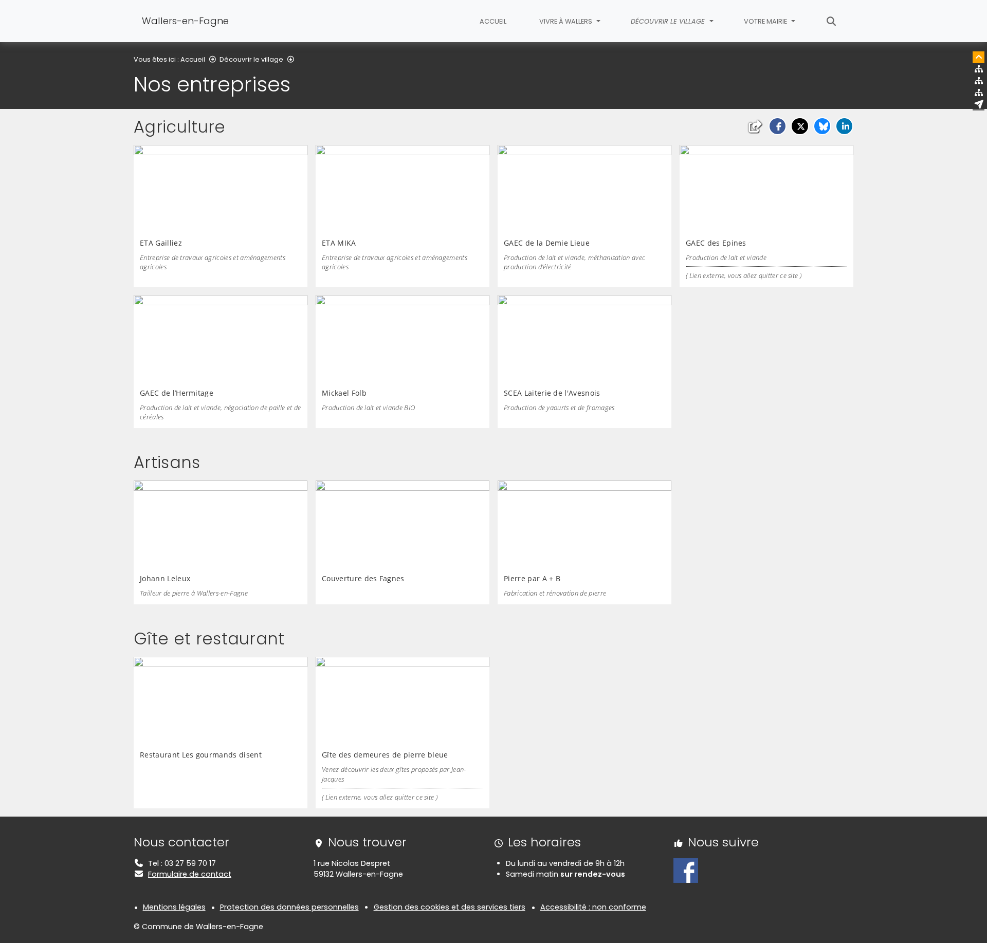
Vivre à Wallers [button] (566, 21)
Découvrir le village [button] (669, 21)
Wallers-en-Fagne (185, 20)
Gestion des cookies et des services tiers (449, 907)
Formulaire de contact (189, 874)
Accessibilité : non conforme (593, 907)
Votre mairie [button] (766, 21)
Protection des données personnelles (289, 907)
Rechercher (831, 21)
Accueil (493, 21)
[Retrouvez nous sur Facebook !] (685, 870)
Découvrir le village (251, 59)
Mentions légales (174, 907)
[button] (778, 126)
